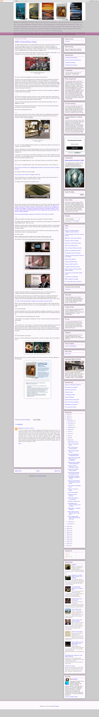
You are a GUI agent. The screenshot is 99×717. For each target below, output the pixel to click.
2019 (68, 534)
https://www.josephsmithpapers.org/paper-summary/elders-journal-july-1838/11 (34, 301)
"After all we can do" (70, 665)
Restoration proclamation (71, 387)
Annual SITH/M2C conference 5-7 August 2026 (77, 588)
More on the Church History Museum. (73, 448)
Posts (68, 554)
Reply (20, 443)
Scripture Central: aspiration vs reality (73, 466)
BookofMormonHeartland (71, 404)
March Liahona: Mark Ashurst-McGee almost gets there (74, 518)
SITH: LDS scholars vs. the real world (73, 498)
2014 (68, 545)
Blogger (57, 706)
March (70, 440)
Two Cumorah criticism (70, 407)
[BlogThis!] (35, 419)
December (71, 420)
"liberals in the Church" (70, 389)
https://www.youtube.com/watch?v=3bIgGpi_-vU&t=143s (27, 174)
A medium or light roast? (74, 501)
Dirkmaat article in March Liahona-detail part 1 (74, 463)
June (69, 433)
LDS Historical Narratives (71, 65)
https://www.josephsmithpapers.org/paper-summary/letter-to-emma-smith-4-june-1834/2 (34, 214)
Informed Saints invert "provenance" (77, 599)
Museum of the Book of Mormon (73, 60)
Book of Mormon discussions (72, 399)
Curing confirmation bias (71, 261)
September (71, 427)
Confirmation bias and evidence (73, 253)
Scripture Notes (69, 392)
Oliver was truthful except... (71, 245)
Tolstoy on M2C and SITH (71, 264)
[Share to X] (37, 419)
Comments (70, 556)
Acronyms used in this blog (71, 240)
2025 (68, 417)
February (70, 521)
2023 (68, 526)
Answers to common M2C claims (73, 243)
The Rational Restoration (71, 57)
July (69, 431)
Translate (76, 221)
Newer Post (18, 471)
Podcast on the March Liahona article (73, 470)
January (70, 523)
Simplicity (74, 564)
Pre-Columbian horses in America (73, 281)
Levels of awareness (73, 492)
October (70, 425)
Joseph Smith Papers (70, 62)
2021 (68, 530)
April (69, 437)
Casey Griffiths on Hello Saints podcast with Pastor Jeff (77, 643)
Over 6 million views (76, 609)
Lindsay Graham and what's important (77, 620)
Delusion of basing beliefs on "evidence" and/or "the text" (72, 231)
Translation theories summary (72, 266)
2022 (68, 528)
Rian (20, 428)
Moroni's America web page (72, 402)
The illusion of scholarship (71, 276)
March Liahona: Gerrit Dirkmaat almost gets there (73, 513)
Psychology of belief (70, 394)
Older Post (57, 471)
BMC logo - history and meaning (73, 238)
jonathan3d (74, 679)
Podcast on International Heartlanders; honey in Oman (74, 482)
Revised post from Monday (72, 495)
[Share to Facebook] (38, 419)
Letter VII (67, 41)
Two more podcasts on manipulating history (73, 455)
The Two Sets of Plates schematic (73, 248)
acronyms (67, 289)
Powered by (70, 152)
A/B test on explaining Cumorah (73, 250)
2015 (68, 543)
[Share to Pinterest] (39, 419)
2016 (68, 541)
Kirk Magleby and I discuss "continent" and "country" (74, 505)
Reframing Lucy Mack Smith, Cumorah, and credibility (77, 576)
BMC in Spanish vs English (71, 279)
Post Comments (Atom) (40, 476)
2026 (68, 414)
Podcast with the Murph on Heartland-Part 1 (73, 473)
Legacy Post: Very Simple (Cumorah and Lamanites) (74, 459)
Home (38, 471)
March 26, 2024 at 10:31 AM (27, 428)
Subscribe (75, 148)
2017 (68, 539)
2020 (68, 532)
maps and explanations (70, 346)
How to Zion (68, 353)
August (70, 429)
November (71, 423)
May (69, 435)
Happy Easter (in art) (73, 441)
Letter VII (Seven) (69, 397)
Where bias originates (70, 259)
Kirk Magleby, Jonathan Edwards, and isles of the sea (73, 477)
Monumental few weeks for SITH (74, 160)
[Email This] (34, 419)
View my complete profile (71, 696)
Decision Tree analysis (77, 631)
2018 (68, 537)
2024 (68, 419)
